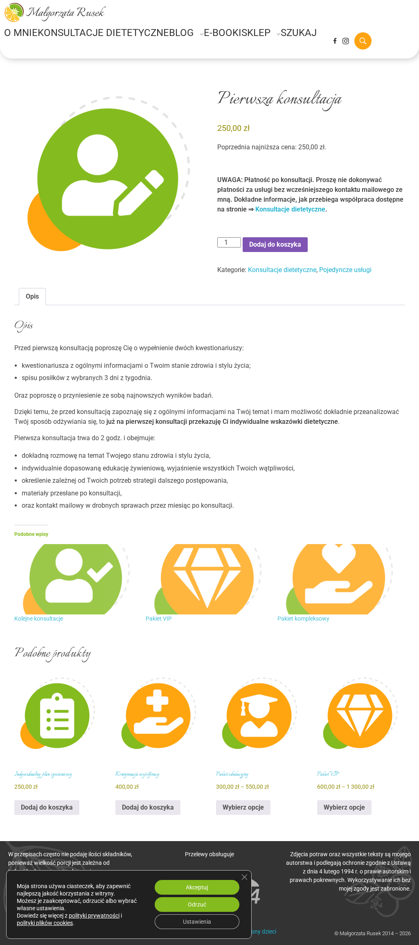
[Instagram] (345, 41)
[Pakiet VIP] (207, 579)
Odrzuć (197, 904)
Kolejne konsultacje (38, 618)
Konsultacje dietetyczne (290, 209)
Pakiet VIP (159, 618)
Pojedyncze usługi (345, 270)
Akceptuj (197, 887)
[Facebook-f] (334, 41)
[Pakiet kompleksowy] (339, 579)
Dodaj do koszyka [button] (47, 807)
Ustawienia (197, 921)
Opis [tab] (32, 296)
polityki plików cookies (45, 923)
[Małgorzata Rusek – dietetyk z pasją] (55, 12)
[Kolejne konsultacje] (75, 579)
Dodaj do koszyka (275, 244)
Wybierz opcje (243, 807)
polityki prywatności (94, 915)
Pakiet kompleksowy (303, 618)
